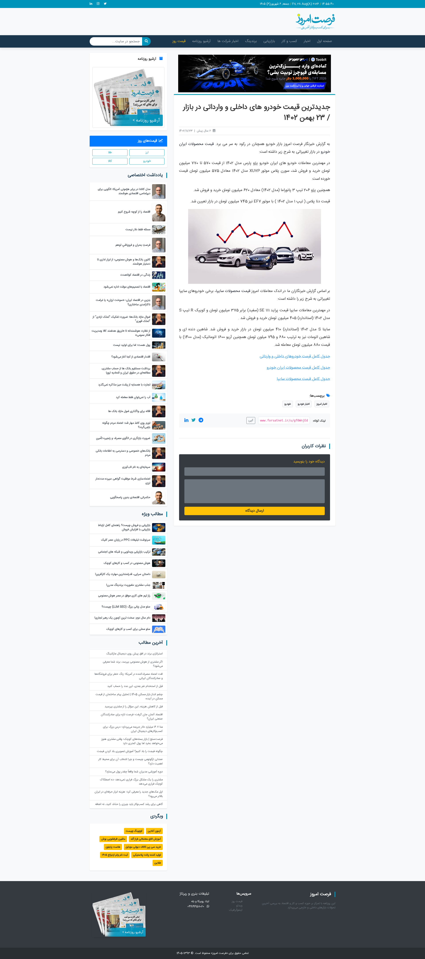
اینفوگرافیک (235, 910)
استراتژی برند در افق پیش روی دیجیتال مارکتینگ (134, 654)
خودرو (287, 404)
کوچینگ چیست (134, 831)
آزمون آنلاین (154, 831)
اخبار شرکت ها (227, 41)
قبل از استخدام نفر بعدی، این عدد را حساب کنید (135, 686)
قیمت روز (178, 41)
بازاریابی (269, 41)
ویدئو (239, 905)
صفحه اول (324, 41)
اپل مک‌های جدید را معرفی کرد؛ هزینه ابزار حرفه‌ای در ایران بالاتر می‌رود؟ (129, 794)
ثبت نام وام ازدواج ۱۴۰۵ (115, 855)
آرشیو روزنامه (201, 41)
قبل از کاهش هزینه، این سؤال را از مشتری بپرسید (134, 706)
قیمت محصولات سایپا (233, 291)
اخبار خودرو (304, 404)
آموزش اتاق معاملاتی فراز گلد (146, 839)
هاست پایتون (113, 847)
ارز (147, 152)
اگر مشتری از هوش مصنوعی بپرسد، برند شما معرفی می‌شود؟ (133, 664)
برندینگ (251, 41)
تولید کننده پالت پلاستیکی (147, 855)
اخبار (307, 41)
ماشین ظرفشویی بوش (113, 839)
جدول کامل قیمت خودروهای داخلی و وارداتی (295, 356)
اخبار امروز (322, 404)
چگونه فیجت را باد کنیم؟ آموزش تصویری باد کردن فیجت (130, 751)
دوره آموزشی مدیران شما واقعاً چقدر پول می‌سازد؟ (134, 772)
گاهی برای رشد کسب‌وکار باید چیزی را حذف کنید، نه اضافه (129, 804)
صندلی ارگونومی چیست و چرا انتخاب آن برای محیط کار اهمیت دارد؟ (131, 761)
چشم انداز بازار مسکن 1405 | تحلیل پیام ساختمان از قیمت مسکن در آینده (129, 696)
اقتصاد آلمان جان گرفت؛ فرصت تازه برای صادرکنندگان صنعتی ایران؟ (132, 716)
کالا (110, 161)
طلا (110, 152)
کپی (250, 420)
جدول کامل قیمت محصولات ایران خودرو (298, 368)
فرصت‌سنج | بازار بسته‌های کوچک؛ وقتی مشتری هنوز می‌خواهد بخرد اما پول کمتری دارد (132, 741)
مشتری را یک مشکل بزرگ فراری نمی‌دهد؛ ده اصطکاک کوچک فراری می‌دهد (131, 781)
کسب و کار (289, 41)
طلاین (157, 863)
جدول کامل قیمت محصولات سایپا (303, 379)
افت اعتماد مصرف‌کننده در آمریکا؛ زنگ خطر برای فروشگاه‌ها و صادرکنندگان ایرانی (129, 676)
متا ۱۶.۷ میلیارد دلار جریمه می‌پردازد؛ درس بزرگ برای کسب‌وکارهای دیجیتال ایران (133, 729)
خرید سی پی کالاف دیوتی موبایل (143, 847)
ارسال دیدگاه (254, 511)
